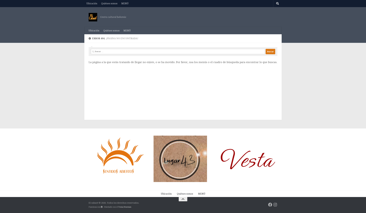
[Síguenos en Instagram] (275, 205)
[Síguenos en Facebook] (270, 205)
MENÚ (125, 3)
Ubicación (91, 3)
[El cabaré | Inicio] (93, 17)
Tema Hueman (124, 207)
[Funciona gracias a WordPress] (102, 207)
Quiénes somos (109, 3)
